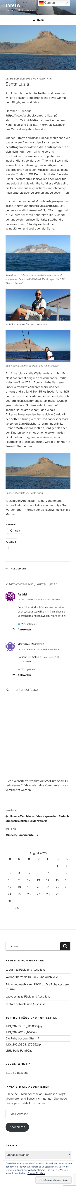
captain (45, 78)
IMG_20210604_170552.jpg (24, 1044)
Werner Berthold (16, 977)
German (49, 2)
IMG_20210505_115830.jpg (24, 1026)
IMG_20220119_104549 (21, 1032)
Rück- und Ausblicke (32, 969)
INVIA (13, 5)
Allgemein (18, 568)
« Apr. (18, 908)
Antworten (24, 629)
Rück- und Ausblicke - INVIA (24, 984)
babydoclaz (13, 996)
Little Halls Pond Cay (19, 1050)
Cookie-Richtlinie (36, 1173)
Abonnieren (17, 1127)
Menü (40, 19)
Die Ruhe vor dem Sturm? (22, 1038)
